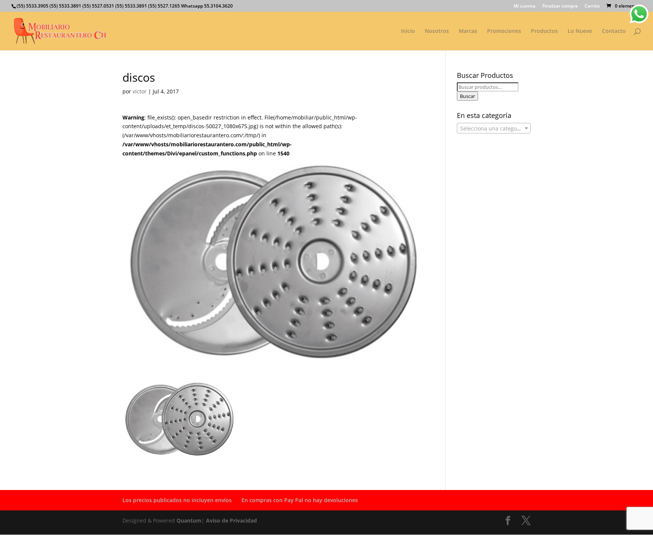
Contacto (614, 31)
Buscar (467, 96)
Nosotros (437, 31)
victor (140, 91)
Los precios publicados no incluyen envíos (177, 500)
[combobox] (494, 128)
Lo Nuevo (580, 31)
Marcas (468, 31)
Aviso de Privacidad (231, 520)
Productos (544, 31)
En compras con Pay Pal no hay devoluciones (299, 500)
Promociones (504, 31)
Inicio (408, 31)
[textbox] (493, 128)
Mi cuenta (524, 6)
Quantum (188, 520)
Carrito (592, 6)
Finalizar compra (560, 6)
